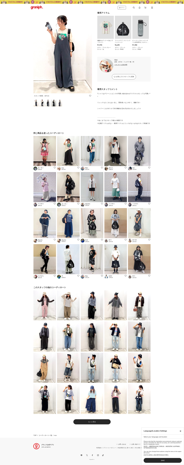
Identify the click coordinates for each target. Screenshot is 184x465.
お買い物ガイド (135, 444)
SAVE (163, 460)
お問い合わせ (122, 444)
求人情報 (137, 448)
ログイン (122, 7)
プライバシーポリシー (109, 448)
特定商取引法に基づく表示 (125, 448)
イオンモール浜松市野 (120, 65)
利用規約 (99, 448)
